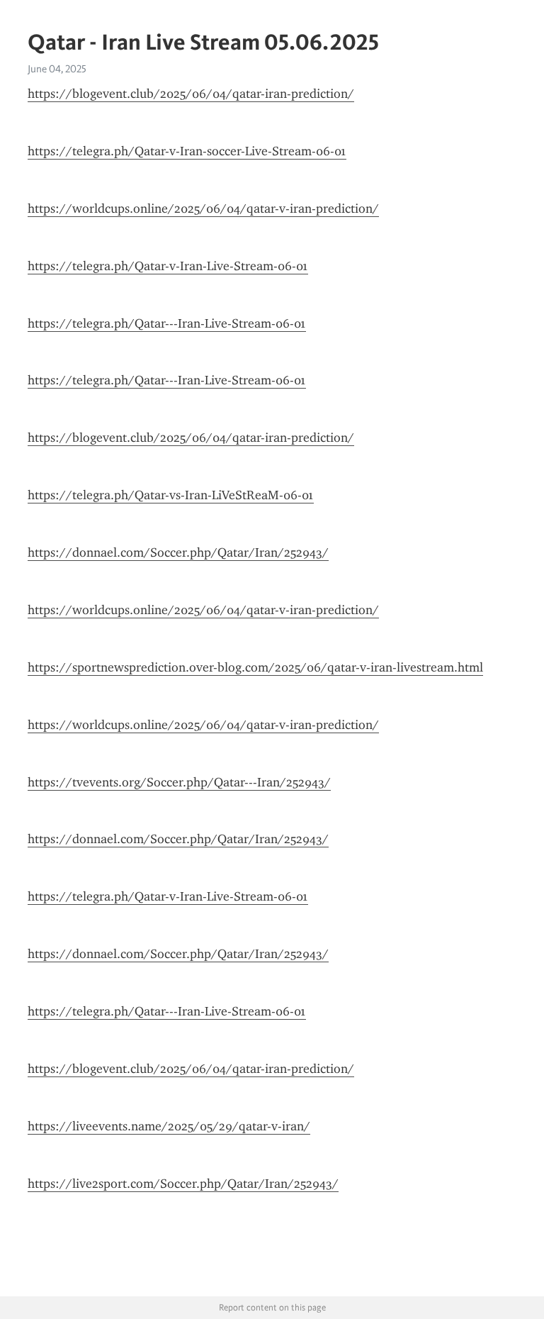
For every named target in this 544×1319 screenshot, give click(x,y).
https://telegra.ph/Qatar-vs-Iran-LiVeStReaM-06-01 (171, 495)
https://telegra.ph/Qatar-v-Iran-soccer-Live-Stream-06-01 (187, 151)
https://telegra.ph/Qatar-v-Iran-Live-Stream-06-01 (168, 266)
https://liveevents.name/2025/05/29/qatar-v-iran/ (169, 1126)
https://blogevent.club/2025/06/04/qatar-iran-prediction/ (191, 93)
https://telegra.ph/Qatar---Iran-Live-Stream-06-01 (167, 323)
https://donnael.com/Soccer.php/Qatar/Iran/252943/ (178, 552)
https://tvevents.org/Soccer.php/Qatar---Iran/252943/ (179, 782)
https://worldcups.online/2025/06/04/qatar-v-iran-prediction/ (203, 208)
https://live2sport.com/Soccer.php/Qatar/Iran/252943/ (183, 1183)
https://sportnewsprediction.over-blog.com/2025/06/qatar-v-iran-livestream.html (255, 667)
